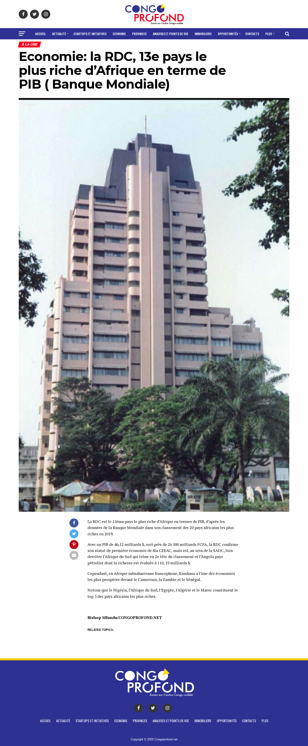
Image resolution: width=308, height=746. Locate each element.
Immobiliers (203, 33)
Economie (119, 33)
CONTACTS (252, 33)
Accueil (40, 33)
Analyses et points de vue (170, 33)
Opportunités (228, 33)
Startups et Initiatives (90, 33)
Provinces (139, 33)
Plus (268, 33)
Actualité (59, 33)
